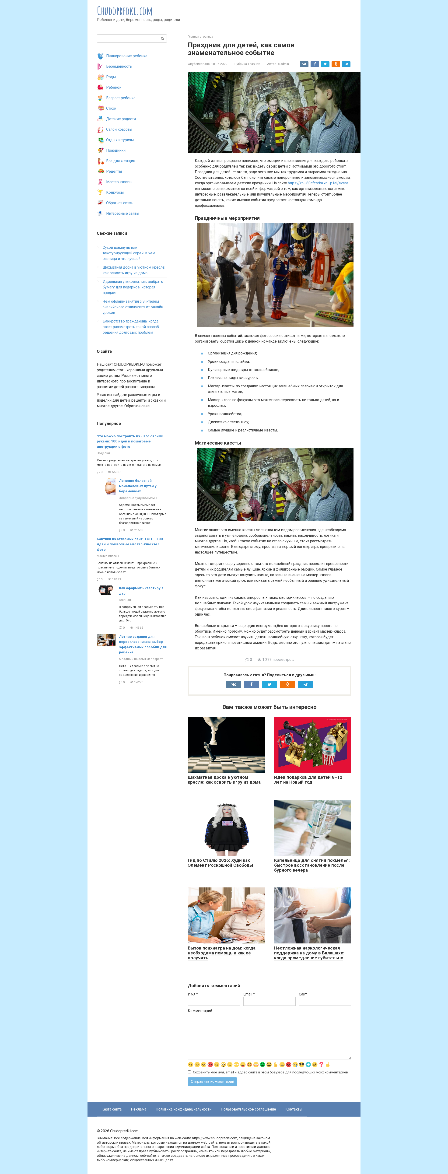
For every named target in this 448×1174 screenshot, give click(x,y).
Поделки (103, 453)
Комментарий (200, 1011)
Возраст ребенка (120, 98)
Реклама (138, 1109)
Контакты (293, 1109)
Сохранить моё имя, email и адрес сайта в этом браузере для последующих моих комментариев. (271, 1072)
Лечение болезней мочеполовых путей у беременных (138, 486)
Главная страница (200, 36)
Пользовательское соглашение (248, 1109)
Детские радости (121, 119)
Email (249, 994)
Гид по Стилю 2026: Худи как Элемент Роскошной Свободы (220, 863)
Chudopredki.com (125, 11)
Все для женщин (120, 161)
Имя (193, 994)
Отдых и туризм (120, 140)
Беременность (119, 66)
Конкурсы (115, 192)
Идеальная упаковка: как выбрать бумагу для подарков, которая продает (133, 287)
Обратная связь (119, 203)
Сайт (303, 994)
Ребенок (113, 87)
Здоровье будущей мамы (138, 498)
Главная (254, 64)
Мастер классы (119, 182)
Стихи (111, 108)
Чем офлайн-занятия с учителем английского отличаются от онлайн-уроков (133, 307)
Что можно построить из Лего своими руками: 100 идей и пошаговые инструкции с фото (130, 441)
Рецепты (114, 171)
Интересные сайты (122, 213)
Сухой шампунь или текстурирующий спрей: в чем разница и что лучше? (129, 253)
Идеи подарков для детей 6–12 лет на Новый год (308, 779)
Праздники (116, 150)
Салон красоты (119, 129)
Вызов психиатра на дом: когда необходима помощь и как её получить (222, 952)
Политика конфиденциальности (183, 1109)
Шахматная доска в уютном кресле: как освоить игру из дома (224, 779)
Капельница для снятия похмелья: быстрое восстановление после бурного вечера (312, 865)
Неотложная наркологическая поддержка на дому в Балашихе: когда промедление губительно (309, 952)
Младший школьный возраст (141, 659)
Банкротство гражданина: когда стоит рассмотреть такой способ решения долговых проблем (131, 327)
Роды (111, 77)
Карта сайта (112, 1109)
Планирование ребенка (126, 56)
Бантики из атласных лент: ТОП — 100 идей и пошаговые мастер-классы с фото (130, 544)
